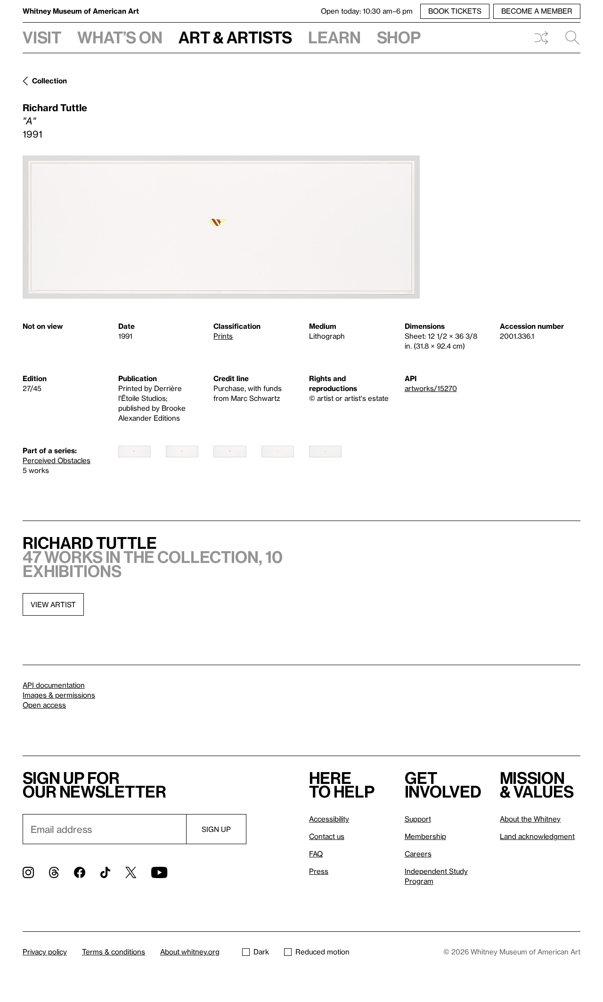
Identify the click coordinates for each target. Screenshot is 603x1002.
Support (418, 819)
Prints (223, 336)
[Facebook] (79, 872)
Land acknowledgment (537, 836)
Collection (49, 80)
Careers (418, 853)
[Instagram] (28, 872)
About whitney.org (190, 951)
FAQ (316, 853)
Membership (425, 836)
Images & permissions (59, 695)
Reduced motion (322, 951)
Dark (261, 951)
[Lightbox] (221, 227)
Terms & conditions (113, 951)
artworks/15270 (431, 388)
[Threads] (53, 872)
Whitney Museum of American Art (81, 11)
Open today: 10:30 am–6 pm (367, 11)
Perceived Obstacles (56, 460)
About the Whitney (530, 819)
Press (318, 871)
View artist (53, 604)
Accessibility (329, 819)
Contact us (326, 836)
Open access (44, 705)
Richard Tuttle (55, 107)
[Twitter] (131, 872)
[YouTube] (159, 872)
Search (568, 38)
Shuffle (541, 38)
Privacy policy (45, 951)
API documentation (54, 685)
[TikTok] (105, 872)
